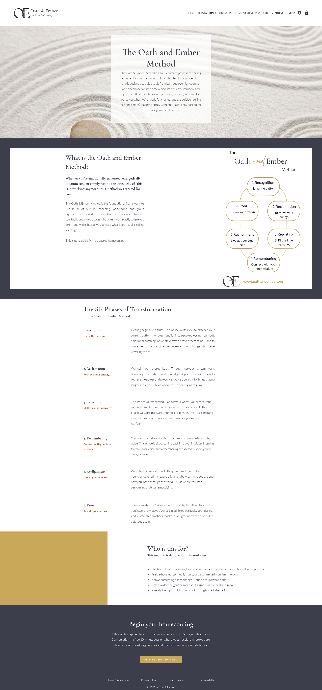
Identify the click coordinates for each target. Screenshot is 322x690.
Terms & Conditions (118, 679)
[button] (307, 12)
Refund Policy (176, 679)
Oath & (37, 11)
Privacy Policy (148, 679)
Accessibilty (207, 679)
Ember (51, 11)
